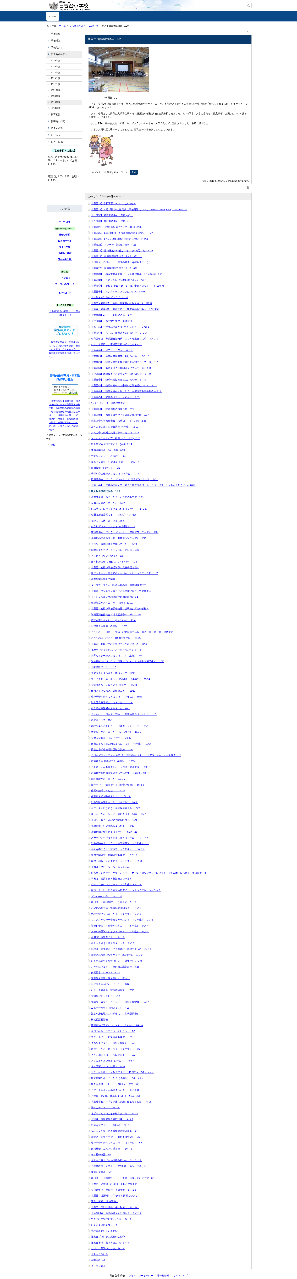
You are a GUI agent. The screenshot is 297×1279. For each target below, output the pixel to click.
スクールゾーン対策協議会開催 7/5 (112, 1037)
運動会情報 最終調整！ (104, 1201)
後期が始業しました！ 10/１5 (108, 790)
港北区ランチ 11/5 (101, 720)
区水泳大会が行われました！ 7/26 (110, 984)
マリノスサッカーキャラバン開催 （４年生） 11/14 (120, 679)
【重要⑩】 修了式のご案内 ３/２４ (112, 350)
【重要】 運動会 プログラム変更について (114, 1195)
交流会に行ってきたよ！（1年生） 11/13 (114, 685)
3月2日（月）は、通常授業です (108, 403)
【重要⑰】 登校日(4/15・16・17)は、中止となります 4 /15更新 (127, 285)
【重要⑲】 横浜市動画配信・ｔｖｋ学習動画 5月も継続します (129, 274)
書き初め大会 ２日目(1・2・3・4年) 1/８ (114, 561)
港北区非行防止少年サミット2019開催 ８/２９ (117, 954)
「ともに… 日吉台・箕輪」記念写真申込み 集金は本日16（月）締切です (132, 632)
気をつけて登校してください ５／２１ (112, 1219)
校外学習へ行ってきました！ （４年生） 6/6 (117, 1142)
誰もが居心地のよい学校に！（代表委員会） (116, 1013)
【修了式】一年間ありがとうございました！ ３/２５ (120, 326)
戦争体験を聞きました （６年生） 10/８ (114, 802)
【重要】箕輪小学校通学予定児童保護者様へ (115, 567)
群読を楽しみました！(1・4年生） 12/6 (113, 620)
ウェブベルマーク (64, 284)
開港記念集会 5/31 (102, 1172)
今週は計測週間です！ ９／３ (108, 937)
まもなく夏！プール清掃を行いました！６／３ (116, 1160)
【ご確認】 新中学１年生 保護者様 (111, 321)
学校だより (57, 47)
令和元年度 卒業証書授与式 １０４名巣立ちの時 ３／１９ (126, 338)
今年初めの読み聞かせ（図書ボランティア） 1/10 (118, 538)
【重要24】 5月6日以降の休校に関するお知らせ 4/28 (119, 238)
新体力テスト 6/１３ (105, 1107)
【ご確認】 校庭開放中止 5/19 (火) (112, 215)
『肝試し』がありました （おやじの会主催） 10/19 (120, 767)
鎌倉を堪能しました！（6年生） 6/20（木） (116, 1084)
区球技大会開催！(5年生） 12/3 (109, 626)
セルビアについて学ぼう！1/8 (107, 555)
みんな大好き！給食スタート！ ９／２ (112, 943)
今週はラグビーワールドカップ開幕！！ (112, 867)
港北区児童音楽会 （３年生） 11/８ (112, 702)
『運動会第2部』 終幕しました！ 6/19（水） (116, 1095)
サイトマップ (180, 1275)
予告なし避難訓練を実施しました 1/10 (114, 544)
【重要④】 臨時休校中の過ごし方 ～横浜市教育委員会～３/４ (126, 391)
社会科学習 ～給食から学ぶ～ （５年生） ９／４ (120, 925)
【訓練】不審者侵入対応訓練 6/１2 (112, 1119)
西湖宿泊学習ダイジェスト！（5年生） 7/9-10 (117, 1025)
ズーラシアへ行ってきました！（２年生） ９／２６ (122, 837)
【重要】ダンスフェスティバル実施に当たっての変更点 (121, 591)
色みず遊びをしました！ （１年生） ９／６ (116, 913)
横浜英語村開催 (99, 1019)
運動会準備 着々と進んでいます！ (110, 1242)
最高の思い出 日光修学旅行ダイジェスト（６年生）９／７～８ (126, 890)
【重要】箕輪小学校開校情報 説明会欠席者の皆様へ (120, 608)
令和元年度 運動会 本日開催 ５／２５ (114, 1189)
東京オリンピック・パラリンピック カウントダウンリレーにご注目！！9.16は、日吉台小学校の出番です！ (150, 872)
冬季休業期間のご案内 (103, 579)
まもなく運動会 (99, 1254)
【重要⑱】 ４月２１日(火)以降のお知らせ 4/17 (118, 279)
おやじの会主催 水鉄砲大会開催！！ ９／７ (116, 908)
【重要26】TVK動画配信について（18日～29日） (118, 227)
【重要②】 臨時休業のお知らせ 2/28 (112, 409)
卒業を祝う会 (98, 1260)
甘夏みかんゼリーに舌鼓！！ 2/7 (108, 456)
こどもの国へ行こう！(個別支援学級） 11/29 (116, 637)
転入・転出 (57, 141)
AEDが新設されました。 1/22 (108, 503)
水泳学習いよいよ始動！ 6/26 (108, 1066)
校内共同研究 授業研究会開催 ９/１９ (114, 855)
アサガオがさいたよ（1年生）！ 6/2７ (112, 1060)
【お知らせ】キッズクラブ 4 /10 (109, 297)
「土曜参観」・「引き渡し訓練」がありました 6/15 (121, 1101)
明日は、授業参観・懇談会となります (111, 878)
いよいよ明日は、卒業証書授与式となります (116, 344)
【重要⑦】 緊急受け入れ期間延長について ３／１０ (121, 368)
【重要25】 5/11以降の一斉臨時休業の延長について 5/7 (123, 232)
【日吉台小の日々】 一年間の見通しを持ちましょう (120, 262)
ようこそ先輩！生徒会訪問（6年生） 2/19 (114, 426)
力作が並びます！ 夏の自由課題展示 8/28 (115, 966)
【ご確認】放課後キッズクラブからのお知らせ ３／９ (121, 373)
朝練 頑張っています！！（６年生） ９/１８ (116, 861)
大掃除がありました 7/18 (105, 996)
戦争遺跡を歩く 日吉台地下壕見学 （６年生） (120, 843)
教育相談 (55, 114)
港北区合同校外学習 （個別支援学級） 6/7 (115, 1136)
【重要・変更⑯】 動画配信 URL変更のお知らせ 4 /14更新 (125, 309)
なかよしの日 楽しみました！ (108, 520)
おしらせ (55, 135)
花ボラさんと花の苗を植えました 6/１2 (114, 1113)
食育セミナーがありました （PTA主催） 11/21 (118, 655)
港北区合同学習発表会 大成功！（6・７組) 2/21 (118, 420)
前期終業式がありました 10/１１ (111, 796)
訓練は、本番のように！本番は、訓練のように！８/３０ (121, 949)
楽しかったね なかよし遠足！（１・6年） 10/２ (118, 814)
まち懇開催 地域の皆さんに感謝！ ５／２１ (116, 1213)
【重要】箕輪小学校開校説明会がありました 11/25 (119, 644)
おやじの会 (65, 292)
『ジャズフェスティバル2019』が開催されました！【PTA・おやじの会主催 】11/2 (136, 755)
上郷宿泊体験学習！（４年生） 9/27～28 (116, 831)
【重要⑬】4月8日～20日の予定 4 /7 (111, 315)
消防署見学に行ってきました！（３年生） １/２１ (119, 508)
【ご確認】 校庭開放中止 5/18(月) (111, 221)
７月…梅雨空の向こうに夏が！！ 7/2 (113, 1054)
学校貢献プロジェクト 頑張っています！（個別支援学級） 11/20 (127, 661)
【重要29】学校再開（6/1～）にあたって (113, 203)
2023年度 (55, 78)
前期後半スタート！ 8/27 (105, 972)
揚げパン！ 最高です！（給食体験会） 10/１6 (117, 784)
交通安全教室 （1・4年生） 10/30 (111, 737)
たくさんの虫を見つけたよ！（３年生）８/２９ (116, 960)
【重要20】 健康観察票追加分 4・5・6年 (116, 268)
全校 (53, 444)
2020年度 (55, 96)
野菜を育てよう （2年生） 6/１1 (110, 1125)
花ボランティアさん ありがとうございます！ (117, 649)
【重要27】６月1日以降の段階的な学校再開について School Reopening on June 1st (139, 209)
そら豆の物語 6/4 (101, 1154)
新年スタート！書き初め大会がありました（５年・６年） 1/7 (124, 573)
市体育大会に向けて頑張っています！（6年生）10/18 (120, 773)
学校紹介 (55, 33)
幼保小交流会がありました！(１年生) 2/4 (115, 473)
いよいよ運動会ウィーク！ (105, 1225)
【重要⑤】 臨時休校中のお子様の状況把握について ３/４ (124, 385)
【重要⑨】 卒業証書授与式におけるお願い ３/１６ (120, 356)
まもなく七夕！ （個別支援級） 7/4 (113, 1043)
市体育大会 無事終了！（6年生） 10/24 (113, 761)
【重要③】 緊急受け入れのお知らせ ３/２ (115, 397)
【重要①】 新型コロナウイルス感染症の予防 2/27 (120, 414)
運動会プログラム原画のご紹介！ (109, 1236)
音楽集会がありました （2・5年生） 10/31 (116, 731)
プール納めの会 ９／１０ (106, 896)
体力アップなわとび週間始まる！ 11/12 (113, 690)
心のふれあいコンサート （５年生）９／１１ (116, 884)
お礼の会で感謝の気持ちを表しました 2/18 (115, 432)
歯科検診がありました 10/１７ (108, 778)
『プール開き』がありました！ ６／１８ (115, 1090)
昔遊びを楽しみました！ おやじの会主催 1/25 (117, 497)
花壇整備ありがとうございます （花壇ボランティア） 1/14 (124, 532)
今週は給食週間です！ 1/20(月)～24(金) (113, 514)
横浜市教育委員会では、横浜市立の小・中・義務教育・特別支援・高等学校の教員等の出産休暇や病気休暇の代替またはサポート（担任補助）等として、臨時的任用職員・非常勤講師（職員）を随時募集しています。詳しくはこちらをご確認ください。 (64, 415)
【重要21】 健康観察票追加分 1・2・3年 (116, 256)
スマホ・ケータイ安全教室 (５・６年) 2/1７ (115, 438)
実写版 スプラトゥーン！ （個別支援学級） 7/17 (120, 1002)
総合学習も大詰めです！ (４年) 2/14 (111, 444)
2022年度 (55, 84)
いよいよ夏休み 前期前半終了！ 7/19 (112, 990)
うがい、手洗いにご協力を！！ (108, 1248)
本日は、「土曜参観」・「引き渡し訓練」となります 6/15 (123, 1178)
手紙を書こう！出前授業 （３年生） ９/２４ (118, 849)
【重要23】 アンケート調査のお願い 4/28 (113, 244)
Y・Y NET (64, 222)
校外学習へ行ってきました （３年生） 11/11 (116, 696)
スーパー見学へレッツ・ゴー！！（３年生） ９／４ (120, 931)
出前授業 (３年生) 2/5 (105, 467)
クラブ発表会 (98, 1266)
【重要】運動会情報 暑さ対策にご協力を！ (115, 1207)
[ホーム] (126, 6)
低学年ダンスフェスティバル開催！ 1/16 (113, 526)
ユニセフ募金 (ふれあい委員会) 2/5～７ (115, 462)
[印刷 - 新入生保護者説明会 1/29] (248, 31)
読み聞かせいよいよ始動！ (105, 1230)
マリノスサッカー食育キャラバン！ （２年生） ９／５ (122, 919)
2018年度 (55, 108)
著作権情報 (163, 1275)
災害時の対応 (58, 121)
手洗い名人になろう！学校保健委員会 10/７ (115, 808)
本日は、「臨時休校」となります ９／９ (114, 902)
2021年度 (55, 90)
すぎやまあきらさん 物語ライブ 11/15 (113, 673)
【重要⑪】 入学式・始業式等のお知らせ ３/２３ (119, 332)
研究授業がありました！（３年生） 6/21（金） (117, 1078)
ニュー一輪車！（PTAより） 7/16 (110, 1007)
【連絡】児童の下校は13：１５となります (114, 1184)
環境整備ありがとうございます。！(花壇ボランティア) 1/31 (124, 479)
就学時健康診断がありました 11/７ (110, 708)
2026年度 (55, 60)
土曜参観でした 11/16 (103, 667)
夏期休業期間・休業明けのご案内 (110, 978)
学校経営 (55, 40)
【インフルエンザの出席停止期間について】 (115, 596)
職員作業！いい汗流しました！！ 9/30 (114, 825)
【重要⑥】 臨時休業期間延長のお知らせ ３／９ (118, 379)
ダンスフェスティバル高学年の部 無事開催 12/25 (118, 585)
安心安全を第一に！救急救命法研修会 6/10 (115, 1131)
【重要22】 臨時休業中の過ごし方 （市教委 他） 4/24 (122, 250)
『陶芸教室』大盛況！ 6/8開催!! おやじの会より (118, 1166)
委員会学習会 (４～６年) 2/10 (108, 450)
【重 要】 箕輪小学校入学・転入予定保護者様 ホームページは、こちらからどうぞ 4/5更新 (143, 485)
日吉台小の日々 (77, 26)
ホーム (52, 16)
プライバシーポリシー (141, 1275)
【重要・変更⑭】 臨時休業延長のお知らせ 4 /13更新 (121, 303)
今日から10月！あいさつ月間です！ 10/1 (115, 819)
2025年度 (55, 66)
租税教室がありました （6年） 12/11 (112, 602)
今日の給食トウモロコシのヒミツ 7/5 (113, 1031)
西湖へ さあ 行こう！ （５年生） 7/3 (115, 1048)
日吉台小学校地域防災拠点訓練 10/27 (112, 749)
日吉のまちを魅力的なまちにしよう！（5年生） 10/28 (121, 743)
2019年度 (93, 26)
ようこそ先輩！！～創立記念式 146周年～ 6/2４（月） (122, 1072)
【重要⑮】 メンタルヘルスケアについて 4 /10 (118, 291)
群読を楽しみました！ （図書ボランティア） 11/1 (119, 726)
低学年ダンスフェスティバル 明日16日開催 (115, 550)
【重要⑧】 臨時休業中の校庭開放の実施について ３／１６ (124, 362)
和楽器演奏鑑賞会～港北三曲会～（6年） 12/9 (116, 614)
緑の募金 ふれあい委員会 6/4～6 (111, 1148)
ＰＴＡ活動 (57, 128)
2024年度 (55, 72)
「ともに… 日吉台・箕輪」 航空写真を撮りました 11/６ (124, 714)
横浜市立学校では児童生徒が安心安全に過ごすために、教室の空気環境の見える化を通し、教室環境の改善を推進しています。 (64, 349)
